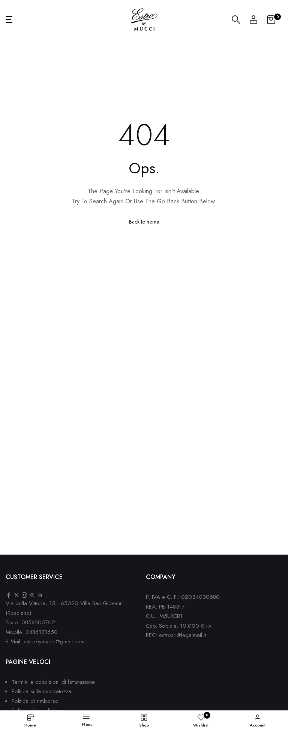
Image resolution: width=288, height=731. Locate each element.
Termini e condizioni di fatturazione (53, 682)
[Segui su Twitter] (17, 595)
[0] (271, 19)
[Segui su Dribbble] (32, 595)
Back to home (144, 221)
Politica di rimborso (35, 701)
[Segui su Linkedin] (40, 595)
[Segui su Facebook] (9, 595)
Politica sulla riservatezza (41, 691)
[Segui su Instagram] (24, 595)
